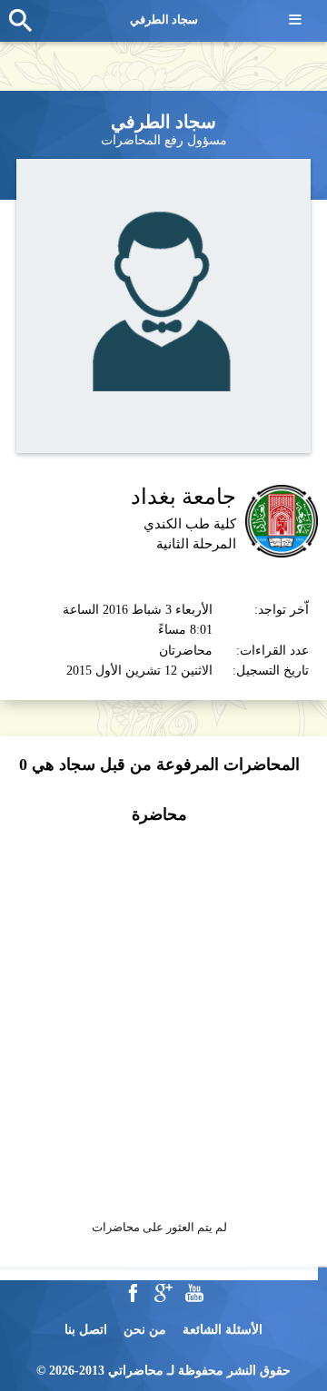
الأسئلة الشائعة (223, 1330)
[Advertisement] (163, 1012)
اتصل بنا (85, 1330)
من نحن (145, 1330)
